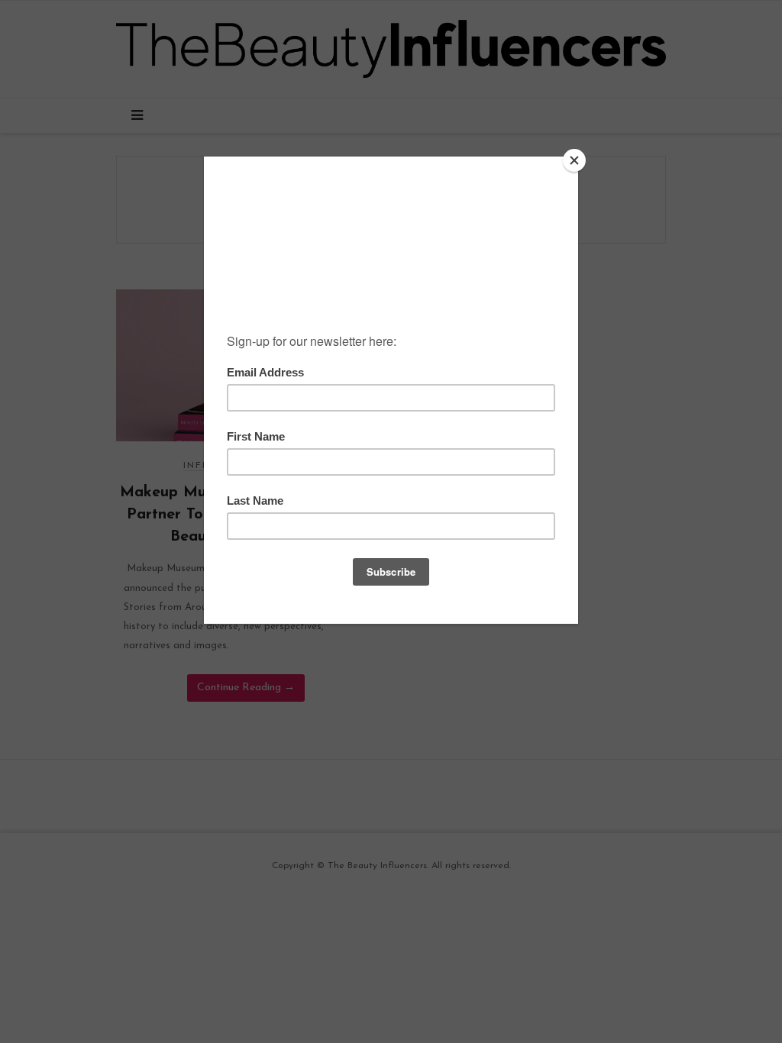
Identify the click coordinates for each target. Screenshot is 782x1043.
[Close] (574, 160)
